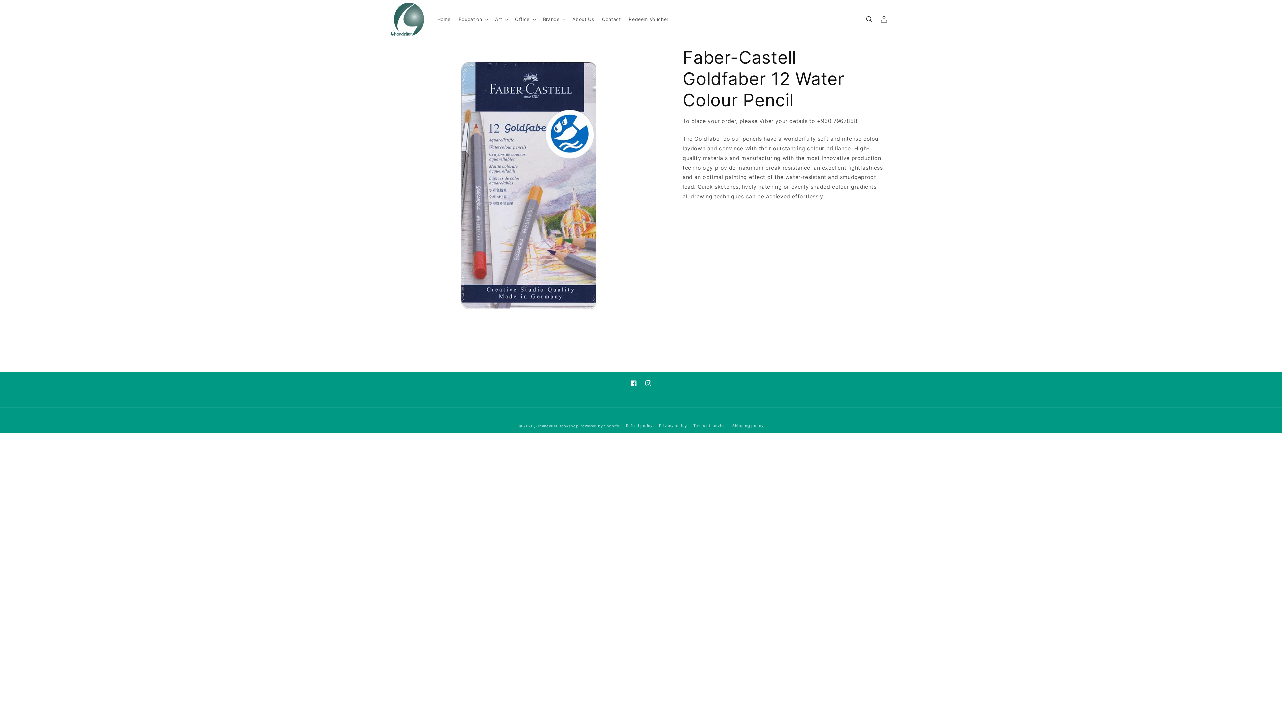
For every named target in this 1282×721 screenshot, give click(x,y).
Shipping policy (748, 425)
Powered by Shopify (599, 426)
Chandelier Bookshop (557, 426)
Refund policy (639, 425)
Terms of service (709, 425)
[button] (473, 19)
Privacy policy (673, 425)
